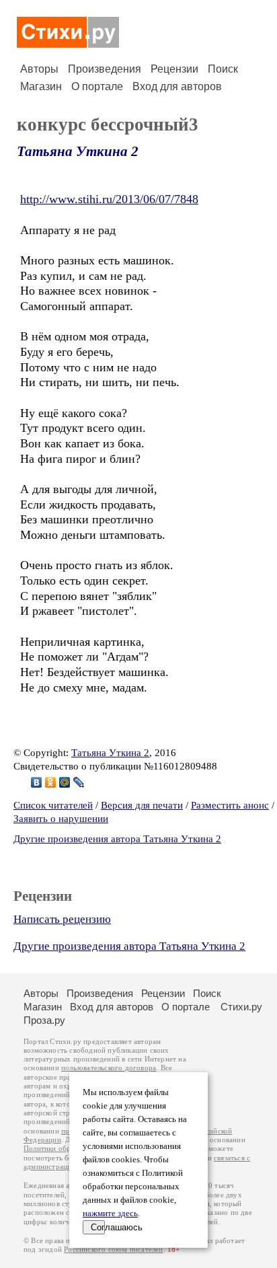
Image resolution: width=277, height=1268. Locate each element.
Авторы (39, 69)
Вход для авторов (177, 86)
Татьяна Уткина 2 (77, 151)
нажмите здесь (110, 1213)
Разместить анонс (230, 805)
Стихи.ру (241, 1006)
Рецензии (174, 69)
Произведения (104, 69)
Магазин (41, 86)
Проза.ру (44, 1020)
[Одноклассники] (51, 782)
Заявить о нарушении (60, 818)
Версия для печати (142, 805)
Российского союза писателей (113, 1249)
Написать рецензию (62, 919)
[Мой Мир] (65, 782)
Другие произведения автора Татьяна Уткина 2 (117, 838)
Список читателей (53, 805)
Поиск (223, 69)
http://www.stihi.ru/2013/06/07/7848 (109, 199)
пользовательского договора (108, 1068)
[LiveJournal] (79, 782)
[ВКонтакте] (37, 782)
